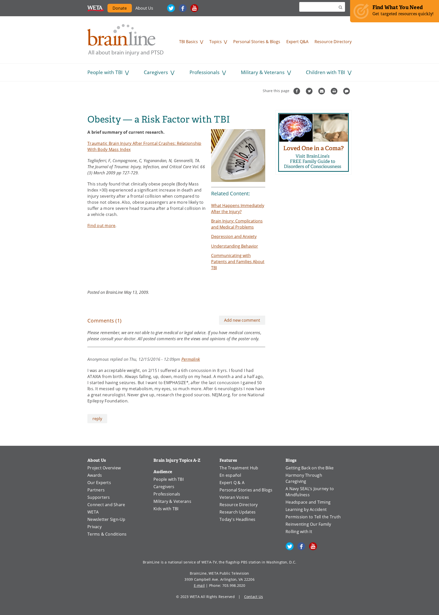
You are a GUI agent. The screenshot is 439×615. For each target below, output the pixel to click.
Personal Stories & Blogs (256, 41)
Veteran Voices (234, 497)
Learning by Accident (306, 509)
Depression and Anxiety (234, 236)
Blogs (291, 460)
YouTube (194, 8)
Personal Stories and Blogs (246, 489)
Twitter (171, 8)
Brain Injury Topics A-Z (176, 460)
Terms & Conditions (107, 534)
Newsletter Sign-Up (106, 519)
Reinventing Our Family (308, 524)
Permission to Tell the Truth (313, 516)
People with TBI (104, 72)
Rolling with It (299, 531)
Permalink (190, 359)
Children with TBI (325, 72)
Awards (94, 475)
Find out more (101, 225)
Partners (96, 489)
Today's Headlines (237, 519)
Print (334, 91)
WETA (95, 8)
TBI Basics (188, 41)
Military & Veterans (263, 72)
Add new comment (242, 320)
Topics (215, 41)
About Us (144, 8)
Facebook (183, 8)
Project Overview (104, 467)
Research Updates (238, 512)
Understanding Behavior (234, 246)
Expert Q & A (232, 482)
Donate (122, 8)
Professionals (205, 72)
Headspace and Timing (308, 502)
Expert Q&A (297, 41)
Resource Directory (333, 41)
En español (230, 475)
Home (125, 40)
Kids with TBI (165, 508)
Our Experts (99, 482)
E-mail (199, 585)
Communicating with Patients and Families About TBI (237, 261)
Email (322, 91)
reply (97, 418)
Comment (347, 91)
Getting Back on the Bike (310, 467)
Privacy (94, 526)
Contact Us (253, 596)
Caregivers (156, 72)
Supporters (98, 497)
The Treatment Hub (239, 467)
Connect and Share (106, 504)
